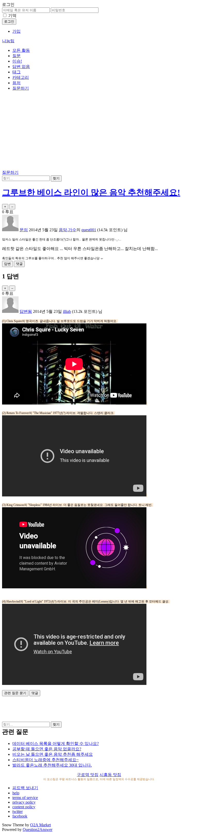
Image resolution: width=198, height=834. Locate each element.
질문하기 (20, 88)
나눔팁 (8, 41)
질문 (16, 56)
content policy (23, 807)
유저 (16, 83)
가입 (16, 31)
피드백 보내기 (25, 788)
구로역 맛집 (87, 774)
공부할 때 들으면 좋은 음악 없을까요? (46, 749)
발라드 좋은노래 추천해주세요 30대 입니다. (52, 765)
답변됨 (26, 311)
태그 (16, 72)
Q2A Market (40, 825)
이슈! (17, 61)
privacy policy (24, 802)
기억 (12, 15)
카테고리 (20, 77)
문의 (24, 230)
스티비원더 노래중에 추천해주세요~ (45, 760)
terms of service (25, 797)
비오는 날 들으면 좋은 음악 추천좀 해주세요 (52, 754)
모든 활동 (21, 50)
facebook (19, 816)
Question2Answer (37, 829)
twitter (17, 811)
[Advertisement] (99, 131)
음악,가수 (67, 230)
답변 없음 (21, 66)
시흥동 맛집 (110, 774)
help (15, 793)
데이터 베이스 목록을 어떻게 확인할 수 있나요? (55, 743)
